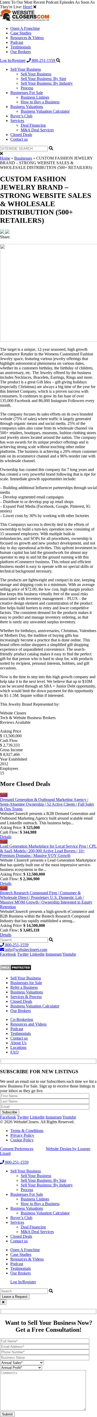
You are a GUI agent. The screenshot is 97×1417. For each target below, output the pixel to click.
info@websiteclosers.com (25, 949)
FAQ (14, 1052)
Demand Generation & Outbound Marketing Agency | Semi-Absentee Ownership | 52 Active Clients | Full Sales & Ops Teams (47, 804)
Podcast (16, 42)
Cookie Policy (22, 1140)
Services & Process (26, 996)
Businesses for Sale (26, 983)
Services (17, 120)
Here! (27, 7)
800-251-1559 (43, 60)
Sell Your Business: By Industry (47, 83)
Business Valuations (26, 106)
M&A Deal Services (37, 130)
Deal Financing (33, 125)
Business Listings (35, 97)
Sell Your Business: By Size (43, 78)
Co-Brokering (21, 1019)
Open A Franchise (25, 28)
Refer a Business (24, 987)
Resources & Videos (27, 37)
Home (5, 158)
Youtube (69, 954)
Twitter (23, 954)
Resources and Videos (28, 1024)
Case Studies (20, 33)
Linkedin (37, 954)
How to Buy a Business (40, 102)
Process (27, 88)
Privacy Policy (22, 1135)
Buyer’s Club (21, 116)
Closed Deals (21, 134)
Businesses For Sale (26, 92)
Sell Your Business (25, 69)
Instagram (54, 954)
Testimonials (20, 47)
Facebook (8, 954)
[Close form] (3, 1302)
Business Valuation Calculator (45, 111)
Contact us (19, 139)
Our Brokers (20, 51)
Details (5, 837)
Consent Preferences (16, 1149)
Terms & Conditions (26, 1130)
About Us (18, 1043)
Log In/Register (13, 60)
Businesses (23, 158)
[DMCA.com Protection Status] (15, 969)
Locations (18, 1047)
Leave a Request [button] (14, 1297)
